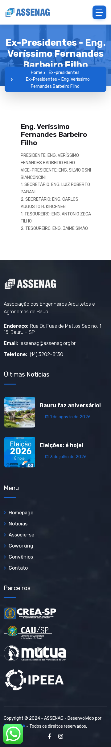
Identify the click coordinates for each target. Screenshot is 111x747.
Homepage (21, 513)
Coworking (21, 546)
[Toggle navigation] (99, 12)
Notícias (18, 524)
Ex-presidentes (64, 72)
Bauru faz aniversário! (70, 405)
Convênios (21, 557)
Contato (18, 568)
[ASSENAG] (28, 12)
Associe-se (21, 535)
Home (37, 72)
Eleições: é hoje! (61, 445)
